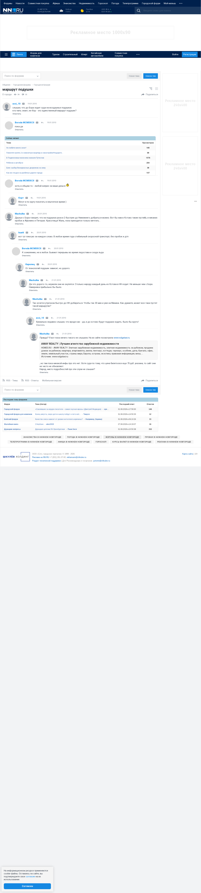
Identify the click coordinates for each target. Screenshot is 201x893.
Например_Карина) (93, 419)
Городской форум (151, 3)
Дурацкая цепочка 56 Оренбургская (50, 429)
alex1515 (50, 424)
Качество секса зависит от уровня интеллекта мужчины (59, 419)
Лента (20, 54)
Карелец (30, 264)
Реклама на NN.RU (40, 457)
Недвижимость (86, 3)
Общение (6, 85)
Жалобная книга (11, 424)
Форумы (8, 3)
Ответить (17, 114)
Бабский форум (11, 419)
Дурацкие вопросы (12, 429)
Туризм (55, 54)
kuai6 (21, 232)
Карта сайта (187, 454)
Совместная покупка (38, 3)
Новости (20, 3)
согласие (30, 876)
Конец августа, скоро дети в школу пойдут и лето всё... (58, 414)
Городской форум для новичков (18, 414)
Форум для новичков (35, 54)
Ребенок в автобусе (14, 163)
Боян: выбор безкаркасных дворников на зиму (26, 168)
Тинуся (86, 414)
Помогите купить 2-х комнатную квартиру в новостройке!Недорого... (34, 153)
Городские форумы (22, 85)
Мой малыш (170, 3)
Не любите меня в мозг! (16, 148)
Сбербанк (39, 424)
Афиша (56, 3)
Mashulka (20, 213)
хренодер (108, 409)
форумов (23, 400)
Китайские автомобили (97, 54)
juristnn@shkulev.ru (101, 461)
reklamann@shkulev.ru (76, 457)
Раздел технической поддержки (46, 461)
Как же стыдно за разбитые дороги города (24, 173)
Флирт (84, 54)
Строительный (70, 54)
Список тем (151, 76)
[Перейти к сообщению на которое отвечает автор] (43, 122)
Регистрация (189, 54)
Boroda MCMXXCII (24, 122)
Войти (175, 54)
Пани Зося (72, 429)
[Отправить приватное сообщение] (23, 103)
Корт (21, 198)
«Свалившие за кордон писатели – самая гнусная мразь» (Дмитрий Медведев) (68, 409)
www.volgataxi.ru (122, 337)
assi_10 (16, 103)
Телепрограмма (130, 3)
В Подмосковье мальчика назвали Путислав (25, 158)
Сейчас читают (12, 138)
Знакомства (69, 3)
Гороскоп (103, 3)
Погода (115, 3)
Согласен (27, 886)
